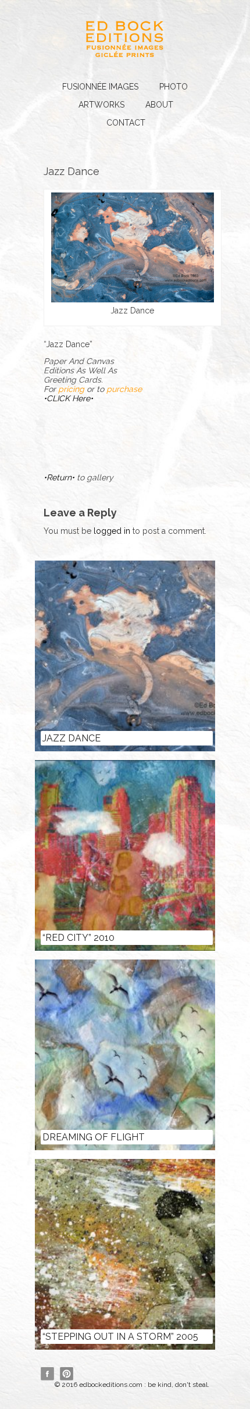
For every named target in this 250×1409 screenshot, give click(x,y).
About (159, 104)
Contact (125, 122)
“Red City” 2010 (78, 937)
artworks (101, 104)
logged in (112, 531)
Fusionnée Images (100, 86)
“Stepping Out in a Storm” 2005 (120, 1336)
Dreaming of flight (93, 1137)
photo (173, 86)
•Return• (60, 477)
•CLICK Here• (68, 398)
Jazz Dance (71, 738)
